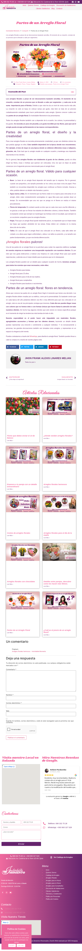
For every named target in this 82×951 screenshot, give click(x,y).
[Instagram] (6, 892)
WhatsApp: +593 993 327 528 (15, 912)
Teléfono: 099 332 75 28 (13, 909)
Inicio (24, 5)
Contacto (59, 8)
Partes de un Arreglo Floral (60, 84)
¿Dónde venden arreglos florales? (58, 436)
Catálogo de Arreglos (47, 5)
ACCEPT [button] (12, 945)
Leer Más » (10, 440)
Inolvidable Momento (13, 31)
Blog (53, 8)
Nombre (9, 695)
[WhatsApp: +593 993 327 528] (2, 912)
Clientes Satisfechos (43, 8)
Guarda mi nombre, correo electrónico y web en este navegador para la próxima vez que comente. (40, 721)
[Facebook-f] (2, 892)
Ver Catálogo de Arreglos (63, 857)
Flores (24, 84)
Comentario (11, 669)
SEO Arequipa (73, 941)
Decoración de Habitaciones (66, 5)
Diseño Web (54, 941)
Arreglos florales (18, 242)
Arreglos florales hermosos (55, 484)
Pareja (28, 84)
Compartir (25, 31)
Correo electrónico (14, 703)
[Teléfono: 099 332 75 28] (2, 908)
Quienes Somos (33, 5)
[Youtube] (10, 892)
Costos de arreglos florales (18, 533)
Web (7, 711)
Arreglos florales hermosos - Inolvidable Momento (29, 651)
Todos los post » (30, 362)
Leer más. (21, 945)
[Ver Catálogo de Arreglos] (51, 857)
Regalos (33, 84)
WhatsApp (33, 336)
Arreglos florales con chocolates (21, 582)
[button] (71, 92)
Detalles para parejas (46, 84)
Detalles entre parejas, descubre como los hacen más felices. (57, 583)
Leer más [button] (48, 790)
